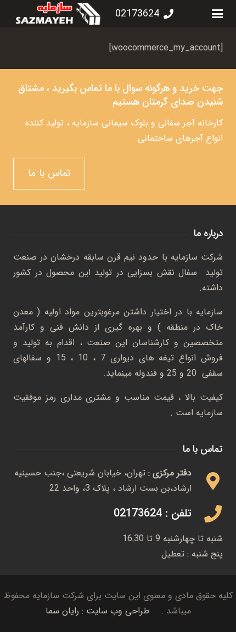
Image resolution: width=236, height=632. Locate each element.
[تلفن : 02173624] (207, 513)
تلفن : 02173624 (153, 513)
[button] (217, 13)
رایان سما (62, 611)
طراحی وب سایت (118, 611)
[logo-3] (58, 13)
